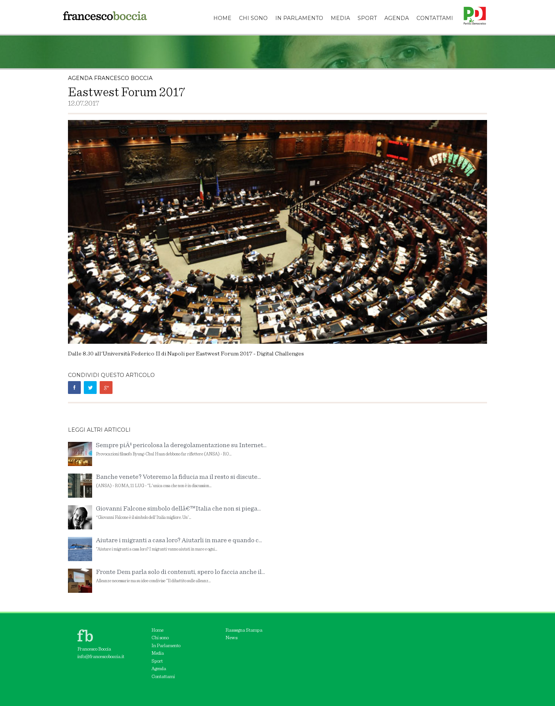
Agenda (158, 668)
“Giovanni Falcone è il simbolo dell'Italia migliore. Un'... (178, 512)
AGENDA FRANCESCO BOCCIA (110, 78)
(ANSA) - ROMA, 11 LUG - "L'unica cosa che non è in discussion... (178, 481)
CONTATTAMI (434, 18)
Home (157, 630)
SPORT (367, 18)
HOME (222, 18)
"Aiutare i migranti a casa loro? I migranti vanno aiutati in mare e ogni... (179, 544)
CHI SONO (253, 18)
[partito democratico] (472, 9)
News (231, 637)
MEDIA (340, 18)
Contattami (163, 676)
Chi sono (160, 637)
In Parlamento (165, 645)
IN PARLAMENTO (299, 18)
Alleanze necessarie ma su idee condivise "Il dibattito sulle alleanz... (180, 576)
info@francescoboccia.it (100, 656)
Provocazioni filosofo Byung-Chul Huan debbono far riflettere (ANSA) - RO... (181, 449)
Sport (157, 661)
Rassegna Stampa (243, 630)
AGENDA (396, 18)
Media (157, 653)
